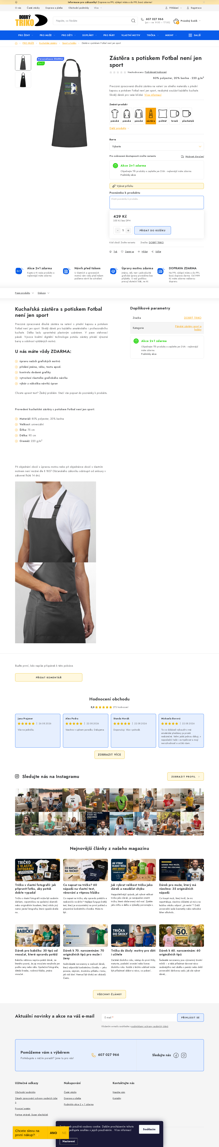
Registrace (196, 7)
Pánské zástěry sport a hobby (188, 328)
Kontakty (117, 1098)
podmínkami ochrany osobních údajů (149, 1026)
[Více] (194, 35)
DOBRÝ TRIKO (156, 242)
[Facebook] (176, 1055)
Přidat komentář (49, 677)
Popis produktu (22, 293)
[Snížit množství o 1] (118, 230)
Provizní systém (22, 1108)
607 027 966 (154, 19)
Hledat (133, 21)
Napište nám (119, 1092)
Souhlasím (149, 1129)
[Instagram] (183, 1055)
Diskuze (42, 293)
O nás (18, 7)
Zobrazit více (109, 754)
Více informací (153, 95)
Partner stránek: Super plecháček (31, 1114)
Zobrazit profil (183, 776)
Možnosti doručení (194, 156)
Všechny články (109, 994)
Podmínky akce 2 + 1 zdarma (79, 1104)
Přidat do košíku (153, 230)
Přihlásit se (190, 1017)
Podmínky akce (128, 175)
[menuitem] (25, 35)
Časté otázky (33, 7)
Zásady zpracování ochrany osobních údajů (36, 1100)
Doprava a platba (54, 7)
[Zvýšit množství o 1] (128, 230)
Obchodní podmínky (78, 7)
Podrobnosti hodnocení (156, 72)
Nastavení (69, 1141)
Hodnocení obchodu (109, 699)
